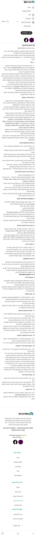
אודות (18, 487)
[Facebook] (15, 442)
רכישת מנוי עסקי (18, 496)
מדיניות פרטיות (18, 501)
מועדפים (18, 467)
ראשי (18, 458)
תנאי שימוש (18, 505)
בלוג (18, 471)
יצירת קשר (18, 492)
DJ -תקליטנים (18, 514)
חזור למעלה (16, 526)
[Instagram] (20, 442)
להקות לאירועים (18, 519)
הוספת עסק (18, 475)
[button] (33, 533)
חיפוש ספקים (18, 462)
